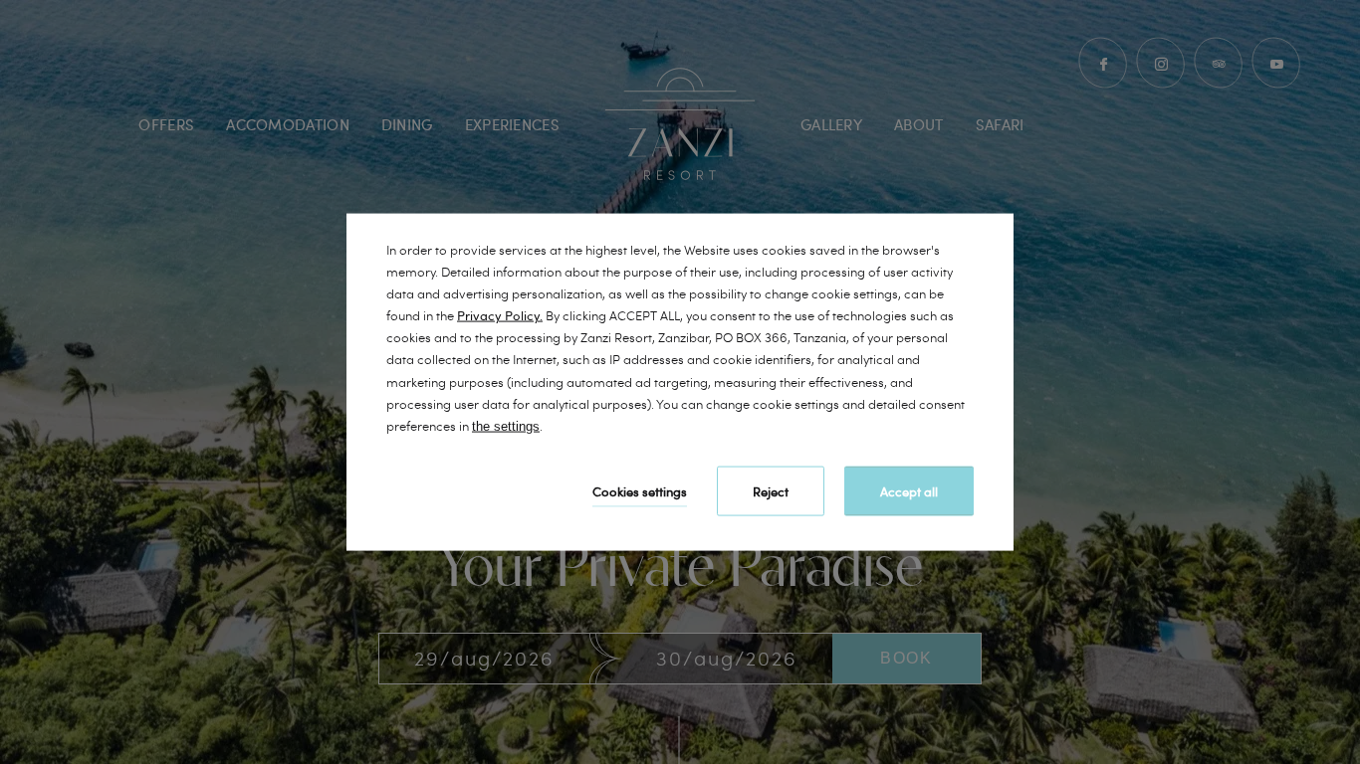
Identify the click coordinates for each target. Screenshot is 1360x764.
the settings (506, 425)
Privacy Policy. (500, 315)
